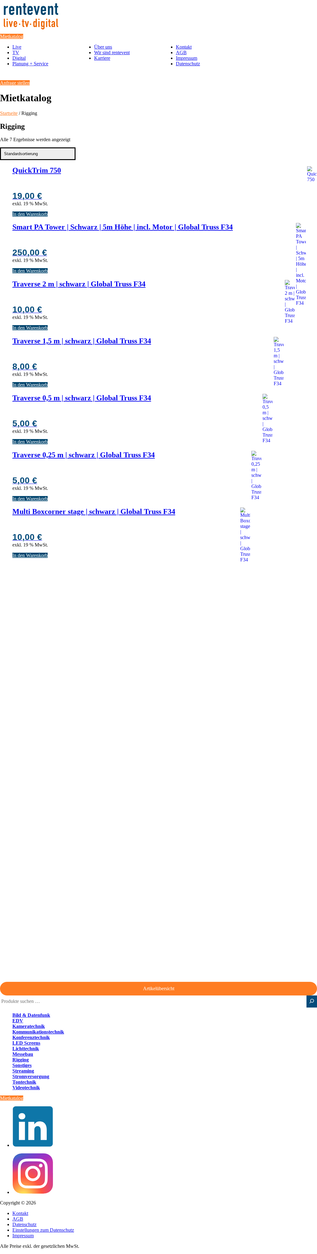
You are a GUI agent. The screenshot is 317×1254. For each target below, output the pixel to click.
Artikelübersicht (158, 988)
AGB (181, 52)
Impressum (186, 58)
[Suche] (311, 1001)
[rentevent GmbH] (31, 30)
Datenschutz (188, 63)
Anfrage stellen (15, 82)
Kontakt (184, 47)
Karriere (102, 58)
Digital (19, 58)
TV (15, 52)
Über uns (103, 47)
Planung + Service (30, 63)
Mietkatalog (11, 36)
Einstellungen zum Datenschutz (43, 1230)
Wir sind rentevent (112, 52)
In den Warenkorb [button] (30, 214)
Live (16, 47)
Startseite (9, 113)
